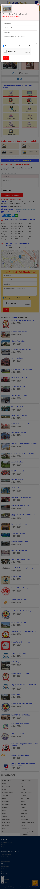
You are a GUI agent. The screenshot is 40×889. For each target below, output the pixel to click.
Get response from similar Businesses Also (18, 46)
